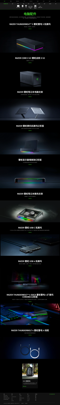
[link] (4, 1)
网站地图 (22, 403)
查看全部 (25, 386)
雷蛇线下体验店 (5, 395)
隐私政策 (26, 403)
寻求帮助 (20, 395)
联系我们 (28, 400)
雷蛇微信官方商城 (6, 396)
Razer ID (20, 396)
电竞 (12, 399)
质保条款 (20, 399)
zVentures (28, 399)
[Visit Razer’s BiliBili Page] (35, 400)
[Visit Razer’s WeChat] (35, 397)
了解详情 (30, 28)
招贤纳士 (28, 396)
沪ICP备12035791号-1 (17, 403)
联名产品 (13, 400)
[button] (55, 1)
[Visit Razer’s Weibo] (35, 395)
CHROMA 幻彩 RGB (14, 396)
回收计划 (20, 400)
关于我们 (28, 395)
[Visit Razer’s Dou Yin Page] (35, 398)
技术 (12, 395)
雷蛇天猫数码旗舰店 (6, 399)
